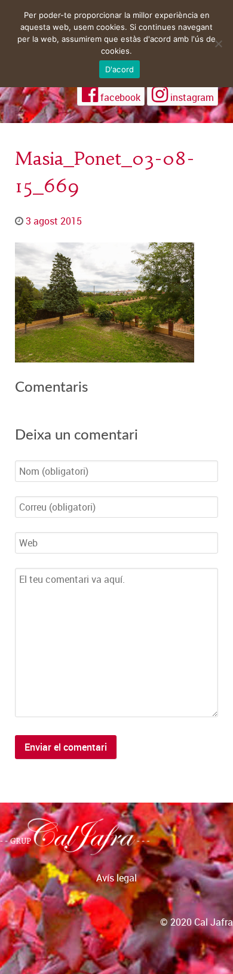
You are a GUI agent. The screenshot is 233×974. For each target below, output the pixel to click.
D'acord (119, 69)
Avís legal (116, 877)
